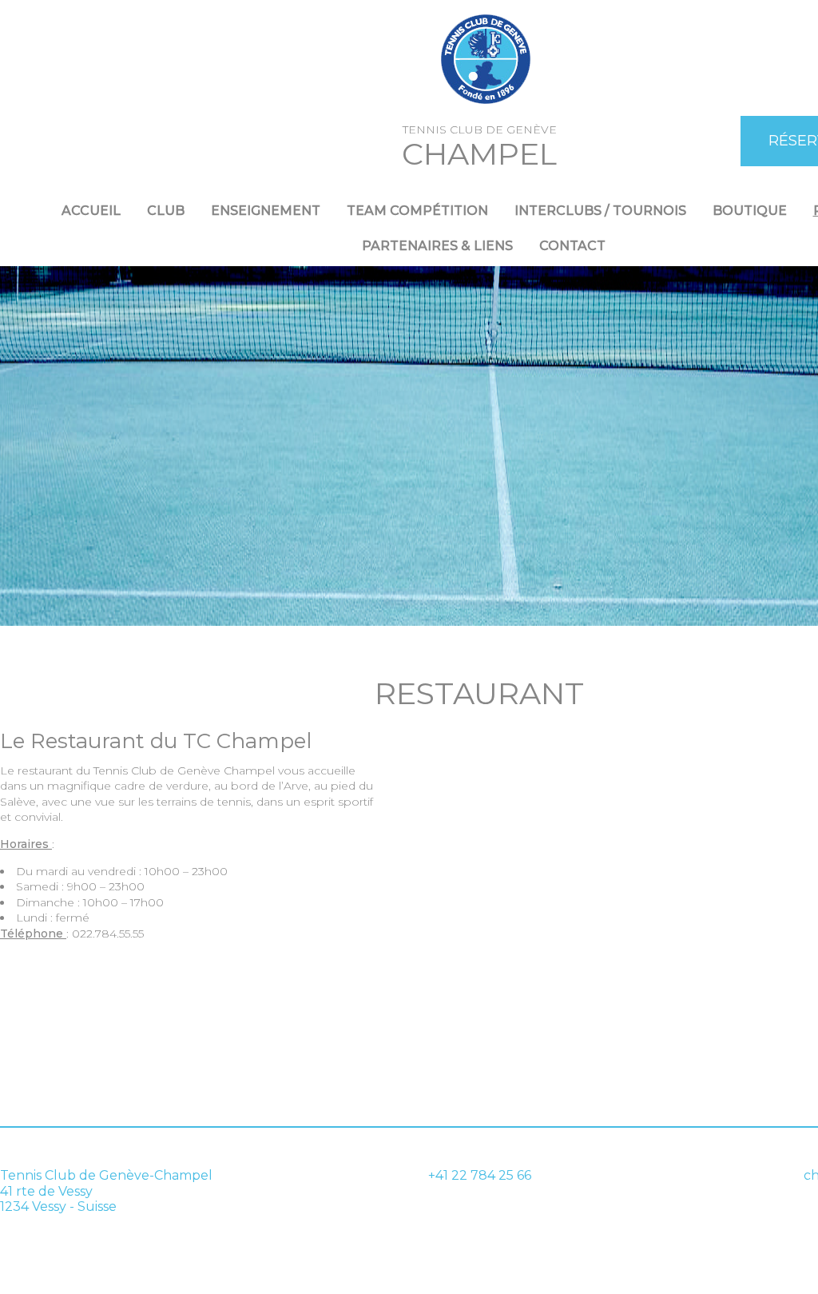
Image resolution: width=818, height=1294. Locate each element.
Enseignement (265, 210)
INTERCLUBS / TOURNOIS (600, 210)
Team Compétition (417, 210)
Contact (572, 245)
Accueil (91, 210)
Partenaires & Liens (437, 245)
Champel (479, 154)
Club (166, 210)
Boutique (750, 210)
